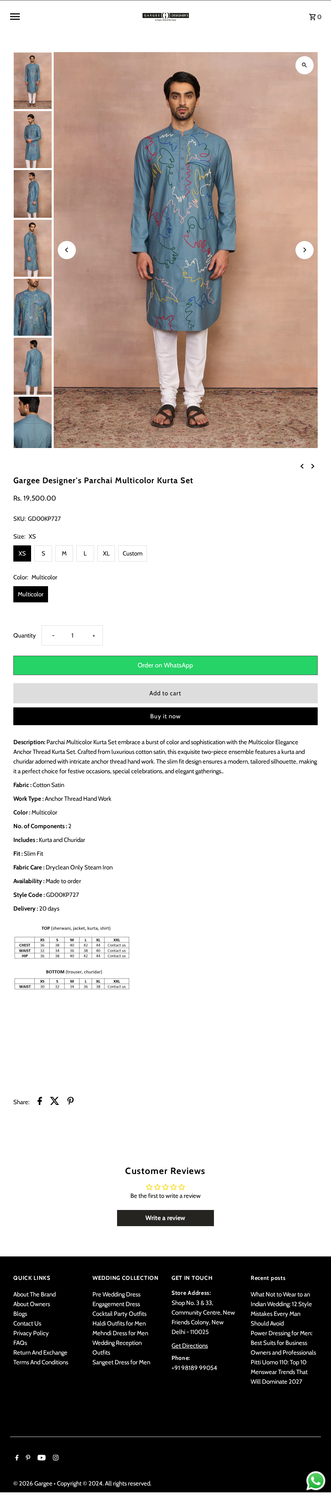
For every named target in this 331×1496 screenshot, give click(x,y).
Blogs (20, 1313)
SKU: (19, 518)
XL (106, 553)
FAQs (20, 1343)
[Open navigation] (73, 16)
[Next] (304, 250)
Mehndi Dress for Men (120, 1333)
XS (22, 553)
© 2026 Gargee (33, 1483)
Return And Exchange (40, 1352)
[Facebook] (16, 1458)
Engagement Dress (116, 1304)
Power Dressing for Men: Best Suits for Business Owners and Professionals (283, 1343)
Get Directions (190, 1345)
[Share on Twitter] (54, 1102)
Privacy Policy (31, 1333)
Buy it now (165, 716)
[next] (313, 465)
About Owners (31, 1304)
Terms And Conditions (40, 1362)
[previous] (302, 465)
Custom (132, 553)
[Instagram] (55, 1458)
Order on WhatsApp (165, 665)
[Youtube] (41, 1458)
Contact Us (27, 1323)
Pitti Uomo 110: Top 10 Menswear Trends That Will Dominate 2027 (279, 1372)
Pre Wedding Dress (116, 1294)
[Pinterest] (27, 1458)
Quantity (24, 635)
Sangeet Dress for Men (121, 1362)
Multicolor (31, 594)
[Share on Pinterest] (70, 1102)
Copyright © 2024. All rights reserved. (104, 1483)
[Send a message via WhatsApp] (316, 1481)
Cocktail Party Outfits (119, 1313)
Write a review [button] (165, 1218)
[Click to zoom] (304, 65)
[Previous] (67, 250)
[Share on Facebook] (40, 1102)
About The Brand (34, 1294)
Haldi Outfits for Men (119, 1323)
